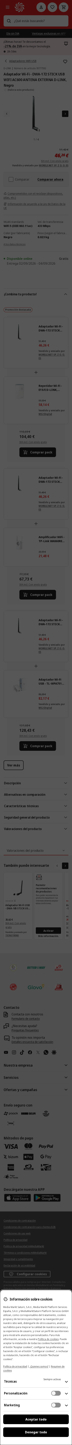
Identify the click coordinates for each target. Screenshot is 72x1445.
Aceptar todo (36, 1419)
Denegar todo (36, 1432)
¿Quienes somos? (39, 1366)
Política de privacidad (15, 1366)
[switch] (56, 1393)
